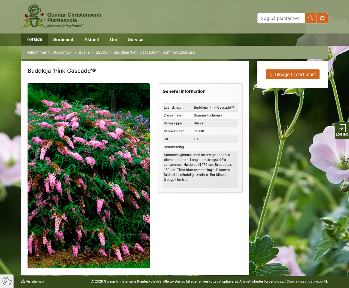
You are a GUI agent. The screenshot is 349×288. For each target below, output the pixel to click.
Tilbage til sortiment (294, 74)
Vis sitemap (34, 281)
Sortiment (63, 39)
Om (113, 39)
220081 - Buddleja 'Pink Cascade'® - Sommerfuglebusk (145, 52)
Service (135, 39)
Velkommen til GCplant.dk (50, 52)
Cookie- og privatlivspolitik (307, 281)
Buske (84, 52)
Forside (34, 39)
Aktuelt (91, 39)
